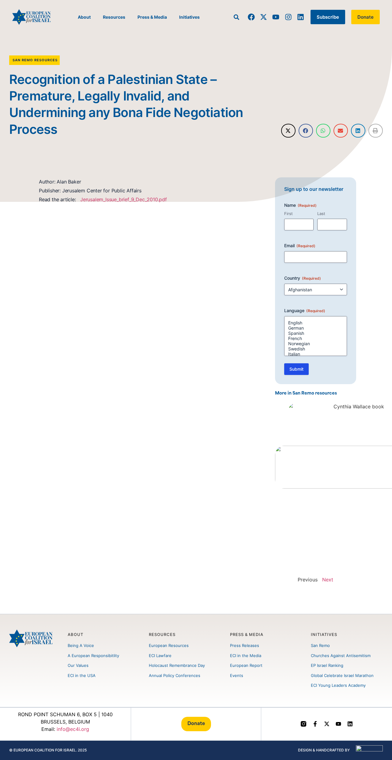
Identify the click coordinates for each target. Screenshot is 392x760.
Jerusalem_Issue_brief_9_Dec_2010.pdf (123, 199)
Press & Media (152, 17)
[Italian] (315, 354)
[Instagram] (288, 17)
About (84, 17)
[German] (315, 328)
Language (304, 310)
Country (302, 278)
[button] (288, 131)
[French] (315, 338)
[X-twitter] (263, 17)
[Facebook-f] (315, 724)
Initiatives (189, 17)
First (288, 213)
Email (299, 245)
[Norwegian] (315, 343)
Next (327, 580)
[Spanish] (315, 333)
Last (321, 213)
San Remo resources (35, 60)
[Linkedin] (300, 17)
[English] (315, 322)
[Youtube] (276, 17)
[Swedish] (315, 348)
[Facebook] (251, 17)
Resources (114, 17)
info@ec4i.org (73, 729)
